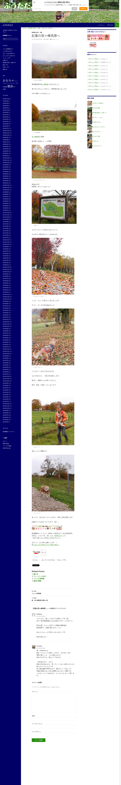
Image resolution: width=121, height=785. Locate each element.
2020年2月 (5, 153)
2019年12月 (6, 158)
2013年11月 (6, 324)
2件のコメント (55, 39)
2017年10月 (6, 217)
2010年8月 (5, 413)
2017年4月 (5, 230)
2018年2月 (5, 208)
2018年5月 (5, 201)
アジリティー (6, 83)
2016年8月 (5, 249)
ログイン (5, 441)
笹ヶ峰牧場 (35, 136)
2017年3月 (5, 233)
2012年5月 (5, 365)
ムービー (5, 58)
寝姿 (6, 86)
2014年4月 (5, 312)
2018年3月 (5, 205)
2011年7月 (5, 387)
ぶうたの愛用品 (7, 49)
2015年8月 (5, 276)
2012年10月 (6, 353)
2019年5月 (5, 174)
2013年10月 (6, 326)
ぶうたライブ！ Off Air (111, 1)
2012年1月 (5, 374)
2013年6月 (5, 335)
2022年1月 (5, 108)
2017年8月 (5, 221)
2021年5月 (5, 119)
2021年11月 (6, 110)
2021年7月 (5, 114)
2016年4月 (5, 258)
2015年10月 (6, 271)
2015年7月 (5, 278)
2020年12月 (6, 130)
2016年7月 (5, 251)
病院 (4, 69)
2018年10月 (6, 189)
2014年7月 (5, 306)
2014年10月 (6, 299)
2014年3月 (5, 315)
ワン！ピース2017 (40, 576)
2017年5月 (5, 228)
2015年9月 (5, 274)
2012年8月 (5, 358)
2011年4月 (5, 394)
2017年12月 (6, 212)
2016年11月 (6, 242)
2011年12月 (6, 376)
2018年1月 (5, 210)
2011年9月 (5, 383)
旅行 (4, 65)
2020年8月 (5, 139)
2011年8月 (5, 385)
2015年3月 (5, 287)
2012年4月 (5, 367)
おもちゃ (8, 80)
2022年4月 (5, 103)
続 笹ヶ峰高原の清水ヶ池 (40, 599)
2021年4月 (5, 121)
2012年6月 (5, 362)
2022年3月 (5, 105)
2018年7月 (5, 196)
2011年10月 (6, 381)
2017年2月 (5, 235)
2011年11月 (6, 378)
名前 (33, 716)
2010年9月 (5, 410)
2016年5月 (5, 255)
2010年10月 (6, 408)
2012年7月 (5, 360)
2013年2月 (5, 344)
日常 (4, 67)
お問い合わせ (110, 25)
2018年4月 (5, 203)
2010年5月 (5, 419)
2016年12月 (6, 240)
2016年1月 (5, 265)
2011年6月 (5, 390)
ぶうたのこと (101, 25)
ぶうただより (8, 25)
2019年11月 (6, 160)
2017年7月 (5, 224)
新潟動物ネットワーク (8, 431)
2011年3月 (5, 397)
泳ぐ (14, 86)
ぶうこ (16, 80)
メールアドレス (37, 724)
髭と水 (36, 574)
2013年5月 (5, 337)
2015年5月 (5, 283)
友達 (4, 86)
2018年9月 (5, 192)
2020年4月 (5, 149)
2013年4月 (5, 340)
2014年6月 (5, 308)
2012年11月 (6, 351)
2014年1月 (5, 319)
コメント (35, 691)
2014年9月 (5, 301)
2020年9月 (5, 137)
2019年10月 (6, 162)
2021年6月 (5, 117)
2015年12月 (6, 267)
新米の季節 (37, 581)
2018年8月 (5, 194)
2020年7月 (5, 142)
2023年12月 (6, 98)
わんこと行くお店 (7, 55)
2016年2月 (5, 262)
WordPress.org (6, 448)
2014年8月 (5, 303)
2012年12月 (6, 349)
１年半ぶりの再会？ (93, 59)
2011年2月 (5, 399)
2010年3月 (5, 422)
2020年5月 (5, 146)
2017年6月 (5, 226)
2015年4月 (5, 285)
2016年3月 (5, 260)
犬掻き (4, 89)
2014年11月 (6, 296)
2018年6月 (5, 199)
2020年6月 (5, 144)
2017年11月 (6, 215)
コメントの (7, 445)
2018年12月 (6, 185)
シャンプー (12, 83)
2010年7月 (5, 415)
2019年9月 (5, 164)
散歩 (10, 86)
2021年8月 (5, 112)
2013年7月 (5, 333)
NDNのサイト (59, 535)
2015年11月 (6, 269)
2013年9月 (5, 328)
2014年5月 (5, 310)
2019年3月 (5, 178)
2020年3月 (5, 151)
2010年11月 (6, 406)
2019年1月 (5, 183)
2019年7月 (5, 169)
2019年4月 (5, 176)
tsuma (47, 39)
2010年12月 (6, 403)
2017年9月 (5, 219)
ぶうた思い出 (6, 51)
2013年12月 (6, 321)
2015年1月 (5, 292)
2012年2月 (5, 372)
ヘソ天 (16, 83)
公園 (4, 60)
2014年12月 (6, 294)
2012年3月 (5, 369)
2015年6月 (5, 281)
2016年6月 (5, 253)
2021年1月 (5, 128)
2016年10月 (6, 244)
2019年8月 (5, 167)
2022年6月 (5, 101)
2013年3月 (5, 342)
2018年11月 (6, 187)
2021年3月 (5, 123)
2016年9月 (5, 246)
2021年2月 (5, 126)
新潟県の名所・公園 (37, 32)
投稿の (6, 443)
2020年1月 (5, 155)
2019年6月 (5, 171)
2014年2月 (5, 317)
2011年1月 (5, 401)
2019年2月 (5, 180)
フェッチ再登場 (39, 578)
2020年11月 (6, 133)
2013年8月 (5, 331)
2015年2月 (5, 290)
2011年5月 (5, 392)
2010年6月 (5, 417)
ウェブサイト (36, 731)
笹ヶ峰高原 (44, 84)
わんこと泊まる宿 (7, 53)
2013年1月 (5, 347)
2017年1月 (5, 237)
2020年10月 (6, 135)
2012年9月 (5, 356)
